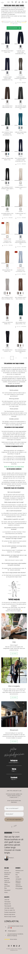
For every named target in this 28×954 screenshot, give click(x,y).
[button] (12, 2)
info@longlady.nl (12, 930)
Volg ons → (14, 779)
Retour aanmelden (7, 885)
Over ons (6, 870)
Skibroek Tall (7, 903)
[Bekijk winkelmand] (22, 2)
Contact (17, 872)
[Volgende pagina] (25, 358)
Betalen (6, 876)
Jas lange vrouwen (9, 908)
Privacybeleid (19, 888)
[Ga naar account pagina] (19, 2)
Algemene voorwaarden (19, 885)
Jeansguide (18, 879)
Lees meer (14, 653)
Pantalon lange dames (9, 912)
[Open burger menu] (26, 2)
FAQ (17, 874)
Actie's (6, 892)
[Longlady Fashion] (2, 2)
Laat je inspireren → (14, 762)
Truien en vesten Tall (9, 910)
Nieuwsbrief (7, 890)
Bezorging (6, 878)
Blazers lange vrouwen (10, 916)
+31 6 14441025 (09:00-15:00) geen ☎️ (15, 926)
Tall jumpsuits (7, 906)
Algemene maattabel (18, 881)
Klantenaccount (19, 870)
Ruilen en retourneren (7, 881)
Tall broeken (7, 901)
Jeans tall (6, 899)
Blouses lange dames (9, 914)
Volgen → (14, 771)
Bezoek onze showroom (7, 873)
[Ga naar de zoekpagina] (12, 2)
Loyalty (17, 876)
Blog (5, 888)
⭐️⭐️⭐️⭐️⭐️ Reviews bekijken (10, 939)
